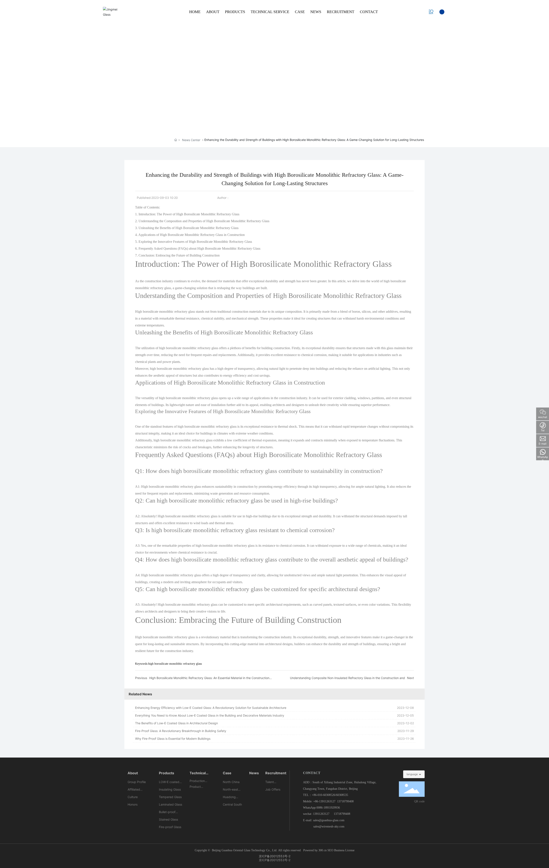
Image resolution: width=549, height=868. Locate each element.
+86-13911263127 (324, 801)
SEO (330, 850)
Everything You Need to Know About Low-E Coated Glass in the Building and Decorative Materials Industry (209, 715)
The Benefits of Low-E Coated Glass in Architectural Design (176, 723)
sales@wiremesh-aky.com (328, 826)
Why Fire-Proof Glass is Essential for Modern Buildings (172, 738)
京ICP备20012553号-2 (274, 856)
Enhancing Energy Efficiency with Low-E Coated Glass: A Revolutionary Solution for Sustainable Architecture (210, 707)
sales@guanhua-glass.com (328, 820)
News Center (191, 140)
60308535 (342, 795)
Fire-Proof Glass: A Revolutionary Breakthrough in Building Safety (180, 731)
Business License (344, 850)
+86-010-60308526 (323, 795)
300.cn (322, 850)
